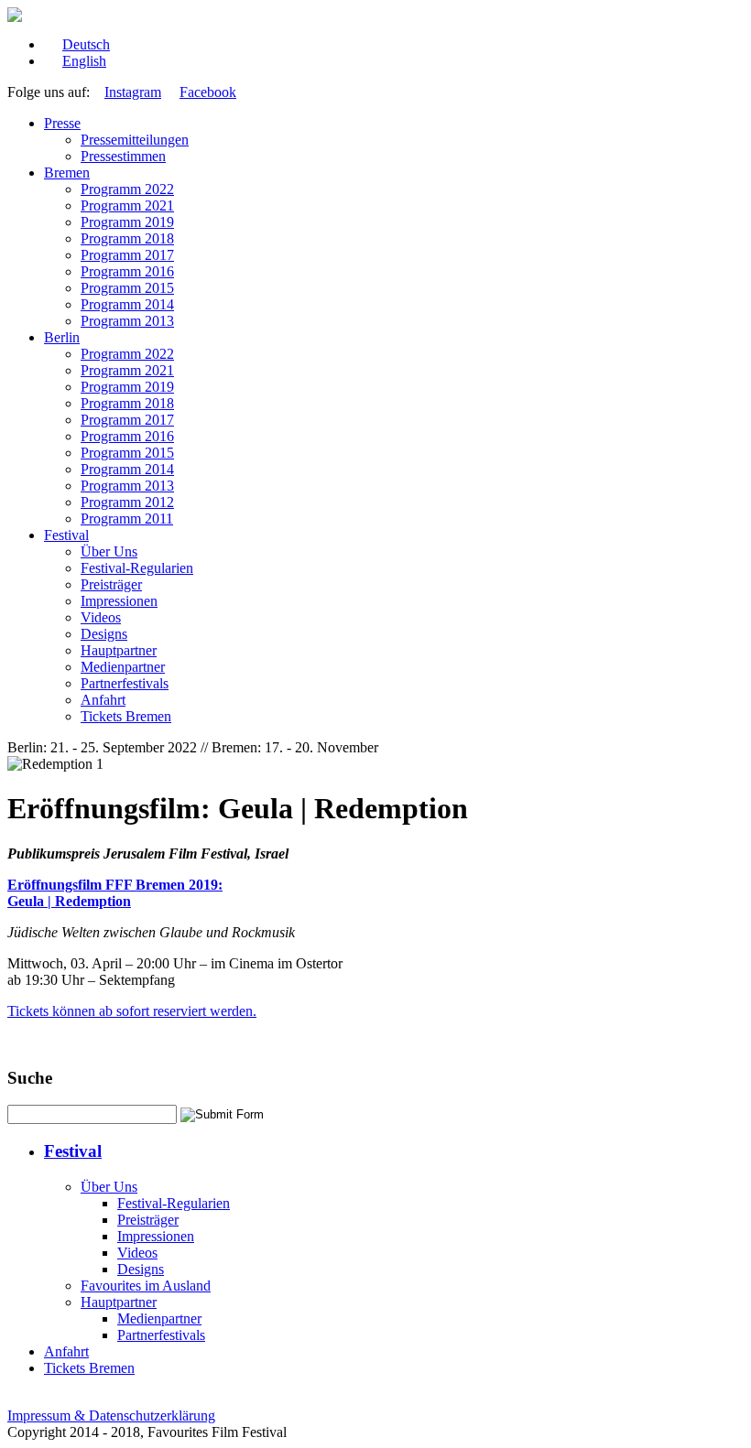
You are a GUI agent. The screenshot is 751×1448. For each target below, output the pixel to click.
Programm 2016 (127, 271)
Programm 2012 (127, 502)
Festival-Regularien (137, 568)
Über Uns (109, 551)
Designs (104, 634)
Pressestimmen (123, 156)
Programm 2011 (127, 518)
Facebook (208, 92)
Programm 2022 (127, 189)
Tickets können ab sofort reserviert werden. (131, 1011)
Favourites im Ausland (146, 1285)
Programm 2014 (127, 304)
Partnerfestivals (125, 683)
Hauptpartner (119, 650)
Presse (62, 123)
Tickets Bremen (126, 716)
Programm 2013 (127, 321)
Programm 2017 (127, 255)
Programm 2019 (127, 222)
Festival (66, 535)
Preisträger (111, 584)
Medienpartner (123, 667)
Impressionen (119, 601)
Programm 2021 (127, 205)
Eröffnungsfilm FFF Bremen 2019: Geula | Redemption (115, 893)
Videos (101, 617)
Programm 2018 (127, 238)
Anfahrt (103, 700)
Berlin (62, 337)
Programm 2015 (127, 288)
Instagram (132, 92)
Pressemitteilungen (135, 139)
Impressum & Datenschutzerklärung (111, 1415)
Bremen (67, 172)
